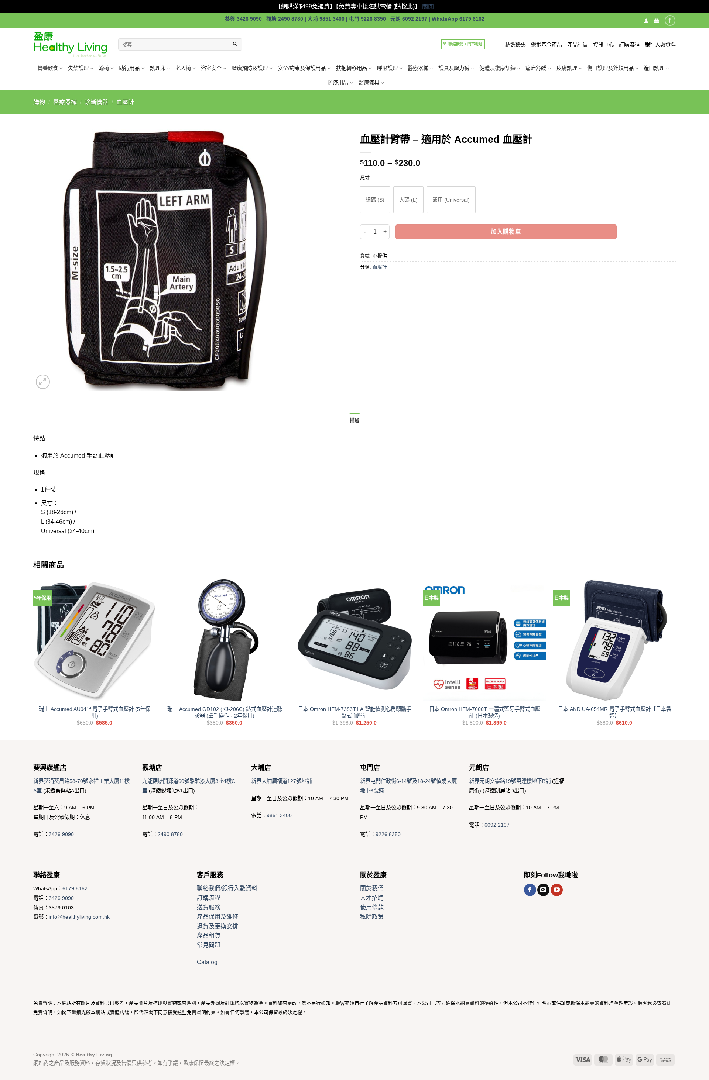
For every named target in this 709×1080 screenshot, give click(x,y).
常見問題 (208, 945)
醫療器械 (418, 68)
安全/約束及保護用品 (302, 68)
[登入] (646, 20)
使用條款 (372, 907)
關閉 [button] (428, 6)
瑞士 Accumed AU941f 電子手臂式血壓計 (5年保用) (94, 712)
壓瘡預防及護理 (250, 68)
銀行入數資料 (660, 45)
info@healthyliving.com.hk (79, 917)
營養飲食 (47, 68)
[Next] (675, 659)
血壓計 (125, 102)
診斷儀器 (96, 102)
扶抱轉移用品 (351, 68)
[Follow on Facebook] (670, 20)
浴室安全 (211, 68)
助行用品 (129, 68)
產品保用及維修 (217, 917)
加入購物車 (506, 231)
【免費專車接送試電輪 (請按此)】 (378, 6)
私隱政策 (372, 917)
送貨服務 (208, 907)
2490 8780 (170, 834)
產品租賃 (577, 45)
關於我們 (372, 888)
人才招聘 (372, 898)
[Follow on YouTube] (557, 890)
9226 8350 (388, 834)
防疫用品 (338, 83)
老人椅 (183, 68)
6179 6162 (75, 888)
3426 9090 (61, 834)
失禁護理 (78, 68)
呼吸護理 (387, 68)
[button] (656, 20)
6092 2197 (497, 825)
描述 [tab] (355, 420)
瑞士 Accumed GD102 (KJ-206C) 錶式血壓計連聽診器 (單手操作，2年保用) (224, 712)
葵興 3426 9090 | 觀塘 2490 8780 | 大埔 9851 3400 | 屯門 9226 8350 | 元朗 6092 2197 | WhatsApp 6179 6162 (354, 19)
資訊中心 (603, 45)
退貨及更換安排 (217, 926)
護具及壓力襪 (453, 68)
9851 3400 (279, 815)
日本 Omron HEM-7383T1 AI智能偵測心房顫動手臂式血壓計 (354, 712)
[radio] (375, 200)
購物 (39, 102)
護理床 (157, 68)
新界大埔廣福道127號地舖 (281, 781)
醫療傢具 (369, 83)
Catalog (207, 962)
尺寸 (365, 177)
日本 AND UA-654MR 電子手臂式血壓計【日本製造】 (614, 712)
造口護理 (654, 68)
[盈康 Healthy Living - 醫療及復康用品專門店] (70, 44)
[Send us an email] (543, 890)
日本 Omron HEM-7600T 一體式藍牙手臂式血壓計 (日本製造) (484, 712)
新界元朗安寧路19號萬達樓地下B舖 (510, 781)
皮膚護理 (566, 68)
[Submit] (235, 44)
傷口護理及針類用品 (610, 68)
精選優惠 (515, 45)
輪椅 (104, 68)
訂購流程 (629, 45)
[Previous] (33, 659)
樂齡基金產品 (546, 45)
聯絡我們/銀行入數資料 (227, 888)
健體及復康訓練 (497, 68)
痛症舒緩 (535, 68)
